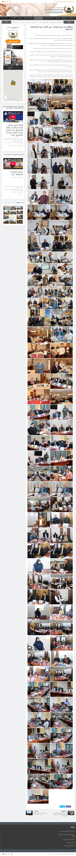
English (14, 18)
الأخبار (61, 31)
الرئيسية (71, 18)
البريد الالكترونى (49, 31)
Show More (20, 147)
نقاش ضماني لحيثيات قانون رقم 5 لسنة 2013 (40, 813)
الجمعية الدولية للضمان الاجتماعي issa (66, 831)
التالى (36, 811)
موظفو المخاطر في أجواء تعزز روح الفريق (36, 22)
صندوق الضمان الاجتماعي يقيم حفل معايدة (55, 22)
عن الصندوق (64, 18)
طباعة (55, 31)
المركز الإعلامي (38, 18)
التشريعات (57, 18)
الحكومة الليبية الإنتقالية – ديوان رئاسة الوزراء (66, 835)
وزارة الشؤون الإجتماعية (69, 846)
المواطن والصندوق (48, 18)
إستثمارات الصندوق (28, 18)
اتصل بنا (20, 18)
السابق (63, 811)
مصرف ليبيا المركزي (70, 843)
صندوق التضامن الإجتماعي (68, 839)
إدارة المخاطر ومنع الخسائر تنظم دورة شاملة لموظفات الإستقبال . (60, 814)
